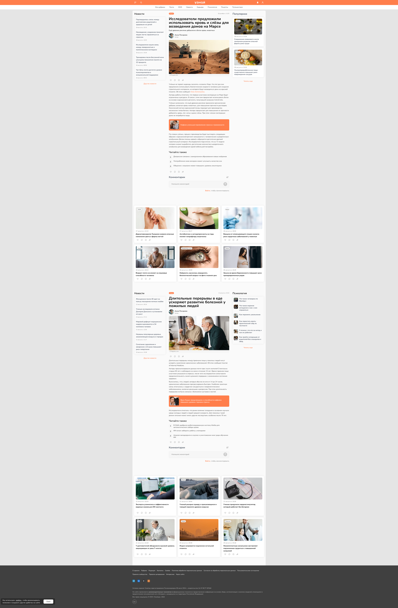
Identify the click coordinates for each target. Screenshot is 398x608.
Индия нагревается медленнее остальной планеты (197, 547)
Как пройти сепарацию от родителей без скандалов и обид (250, 339)
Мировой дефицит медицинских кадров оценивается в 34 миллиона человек (149, 324)
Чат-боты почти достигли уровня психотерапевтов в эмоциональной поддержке (149, 72)
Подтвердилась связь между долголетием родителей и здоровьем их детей (147, 22)
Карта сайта (180, 574)
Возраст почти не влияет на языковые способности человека (151, 274)
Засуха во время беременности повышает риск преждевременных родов (242, 274)
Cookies (167, 571)
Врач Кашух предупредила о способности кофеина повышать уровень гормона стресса (201, 401)
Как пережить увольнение (249, 315)
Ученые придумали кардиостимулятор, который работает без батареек (239, 505)
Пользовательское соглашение (248, 571)
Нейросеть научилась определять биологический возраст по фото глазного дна (198, 274)
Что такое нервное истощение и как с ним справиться (248, 308)
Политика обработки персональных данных (187, 571)
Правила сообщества (139, 574)
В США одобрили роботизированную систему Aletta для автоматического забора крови (196, 426)
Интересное (170, 574)
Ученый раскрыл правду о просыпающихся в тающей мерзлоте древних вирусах (198, 505)
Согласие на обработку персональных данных (220, 571)
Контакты (160, 571)
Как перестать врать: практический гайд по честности (248, 323)
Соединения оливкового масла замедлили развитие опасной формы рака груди (246, 41)
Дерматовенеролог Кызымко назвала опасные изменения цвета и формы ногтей (155, 235)
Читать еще (248, 347)
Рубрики (144, 571)
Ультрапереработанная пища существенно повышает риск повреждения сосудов (246, 72)
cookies (19, 600)
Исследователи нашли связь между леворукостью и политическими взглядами (147, 47)
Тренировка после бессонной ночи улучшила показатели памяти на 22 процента (150, 59)
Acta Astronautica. (198, 92)
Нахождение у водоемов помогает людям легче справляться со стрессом (150, 34)
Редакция (152, 571)
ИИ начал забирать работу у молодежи (189, 431)
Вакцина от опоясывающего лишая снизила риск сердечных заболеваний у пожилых (241, 235)
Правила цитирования (157, 574)
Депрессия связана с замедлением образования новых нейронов (200, 156)
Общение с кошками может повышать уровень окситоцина (197, 166)
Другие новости (150, 84)
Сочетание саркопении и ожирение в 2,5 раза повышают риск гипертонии (148, 347)
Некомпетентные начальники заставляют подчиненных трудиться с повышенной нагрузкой (240, 548)
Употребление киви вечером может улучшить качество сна (197, 161)
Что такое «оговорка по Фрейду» (248, 300)
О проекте (136, 571)
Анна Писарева (181, 35)
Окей (48, 601)
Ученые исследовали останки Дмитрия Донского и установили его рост (149, 311)
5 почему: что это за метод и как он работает (250, 331)
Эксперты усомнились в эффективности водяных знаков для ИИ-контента (152, 505)
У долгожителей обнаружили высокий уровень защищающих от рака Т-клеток (155, 547)
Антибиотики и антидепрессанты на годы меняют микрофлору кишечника (197, 235)
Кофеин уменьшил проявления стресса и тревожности (202, 125)
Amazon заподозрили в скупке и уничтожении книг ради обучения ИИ (200, 436)
